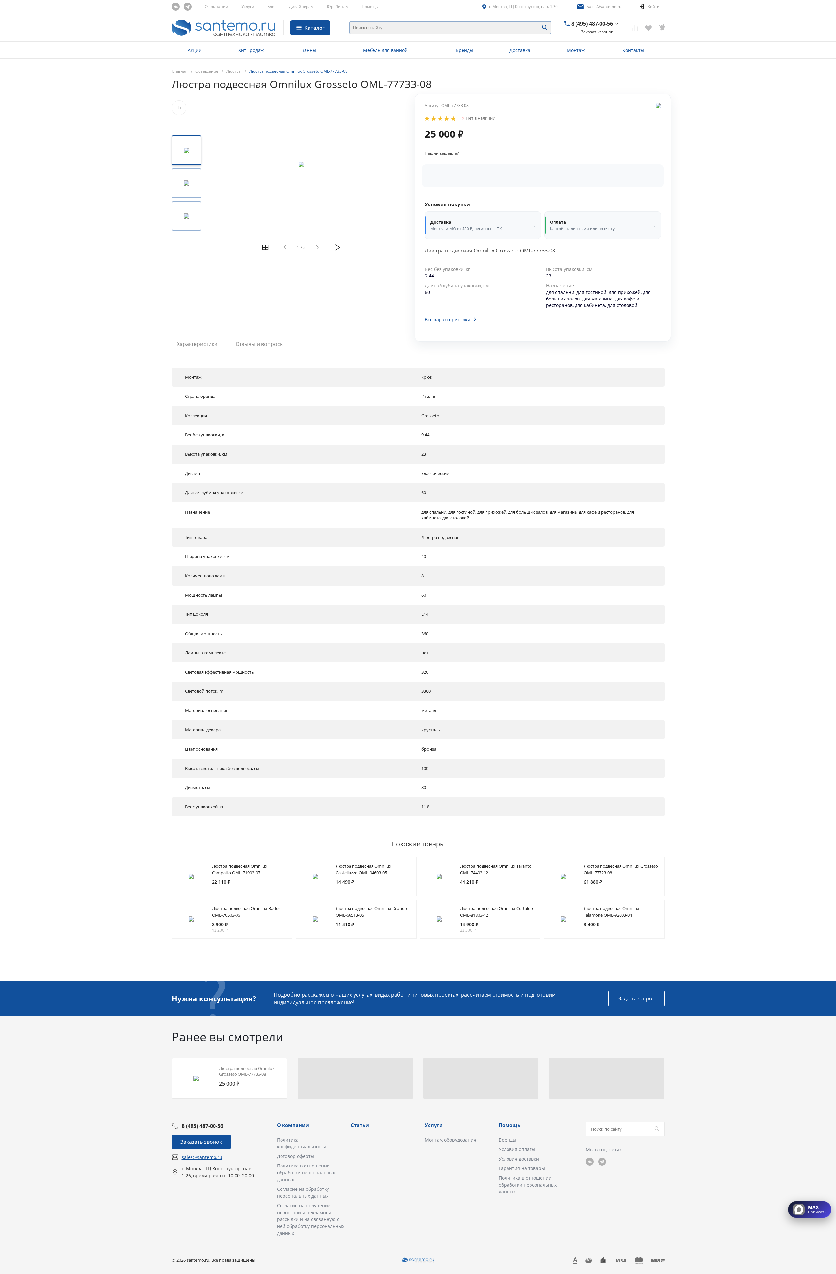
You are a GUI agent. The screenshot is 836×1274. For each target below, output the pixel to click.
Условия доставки (519, 1159)
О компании (216, 6)
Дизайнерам (301, 6)
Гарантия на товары (522, 1168)
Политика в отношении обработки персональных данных (306, 1173)
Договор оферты (295, 1156)
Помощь (370, 6)
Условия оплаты (517, 1149)
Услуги (247, 6)
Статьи (360, 1125)
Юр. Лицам (338, 6)
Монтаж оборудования (450, 1140)
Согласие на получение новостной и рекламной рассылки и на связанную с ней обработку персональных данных (310, 1219)
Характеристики (197, 344)
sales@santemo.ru (604, 6)
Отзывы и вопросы (260, 344)
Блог (271, 6)
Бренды (507, 1140)
